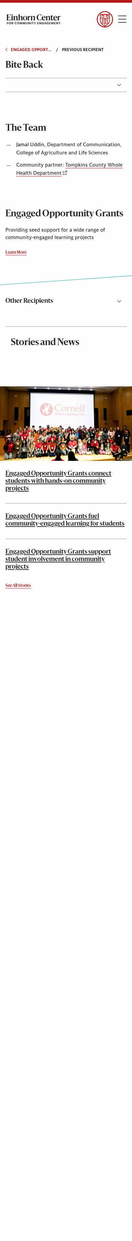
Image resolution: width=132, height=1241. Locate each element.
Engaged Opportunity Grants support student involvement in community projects (58, 559)
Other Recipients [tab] (29, 301)
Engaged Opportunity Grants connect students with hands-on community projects (58, 481)
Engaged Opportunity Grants (31, 50)
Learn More (15, 253)
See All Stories (18, 586)
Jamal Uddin (30, 144)
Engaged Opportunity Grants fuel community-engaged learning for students (65, 520)
